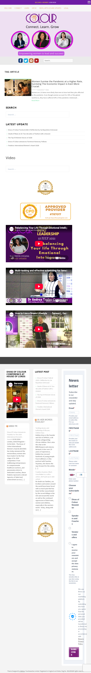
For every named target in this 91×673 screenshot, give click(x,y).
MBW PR (13, 426)
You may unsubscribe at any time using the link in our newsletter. (74, 579)
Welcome (8, 8)
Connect (18, 8)
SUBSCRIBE (73, 652)
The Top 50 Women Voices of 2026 (20, 138)
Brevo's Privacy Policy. (81, 641)
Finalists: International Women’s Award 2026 (23, 145)
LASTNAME (73, 452)
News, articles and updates (50, 8)
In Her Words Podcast (43, 420)
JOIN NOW (52, 2)
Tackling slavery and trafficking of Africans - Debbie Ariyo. (43, 430)
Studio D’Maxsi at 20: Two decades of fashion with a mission (29, 134)
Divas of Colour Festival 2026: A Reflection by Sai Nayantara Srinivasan (32, 130)
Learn (26, 8)
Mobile (72, 470)
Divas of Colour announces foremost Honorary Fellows (27, 141)
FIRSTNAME (74, 429)
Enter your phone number (74, 480)
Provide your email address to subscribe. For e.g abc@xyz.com (73, 420)
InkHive (22, 671)
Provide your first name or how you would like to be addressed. (74, 443)
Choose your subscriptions (74, 489)
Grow (34, 8)
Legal (66, 8)
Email (71, 408)
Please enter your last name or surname (74, 463)
